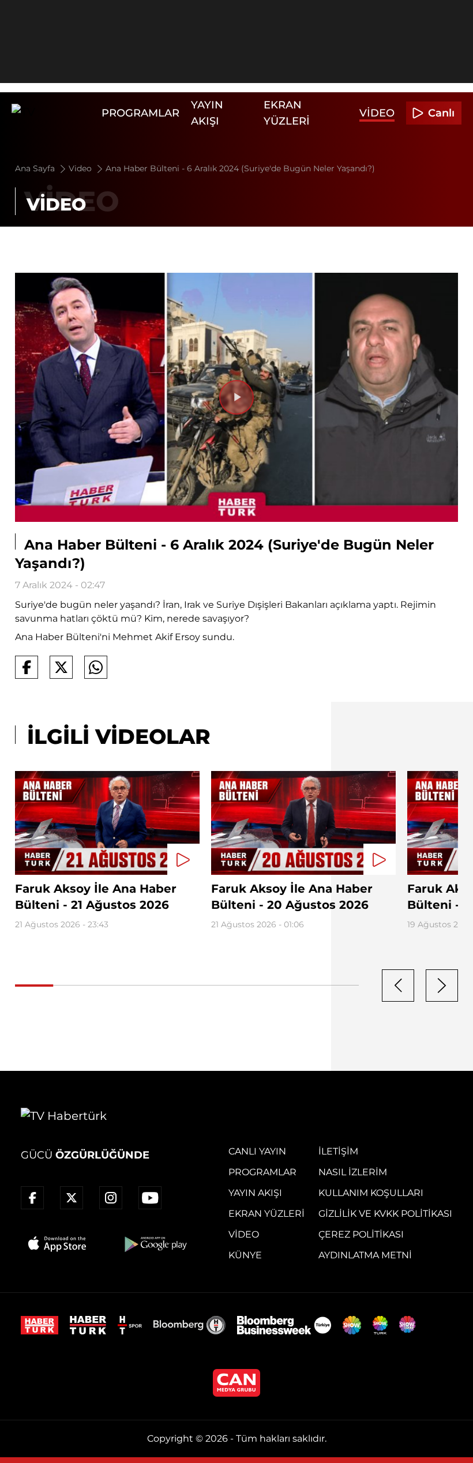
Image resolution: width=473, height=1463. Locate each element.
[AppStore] (58, 1243)
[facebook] (32, 1197)
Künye (245, 1255)
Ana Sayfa (36, 168)
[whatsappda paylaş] (95, 667)
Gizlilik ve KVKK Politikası (385, 1213)
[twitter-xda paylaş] (61, 667)
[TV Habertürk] (54, 113)
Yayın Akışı (255, 1192)
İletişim (338, 1151)
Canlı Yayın (257, 1151)
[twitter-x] (71, 1197)
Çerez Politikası (361, 1234)
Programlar (140, 113)
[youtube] (150, 1197)
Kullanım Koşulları (370, 1192)
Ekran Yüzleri (266, 1213)
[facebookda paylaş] (26, 667)
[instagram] (110, 1197)
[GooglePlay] (155, 1243)
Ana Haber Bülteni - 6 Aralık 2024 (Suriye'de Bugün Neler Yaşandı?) (240, 168)
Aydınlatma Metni (365, 1255)
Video (377, 113)
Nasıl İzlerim (352, 1172)
